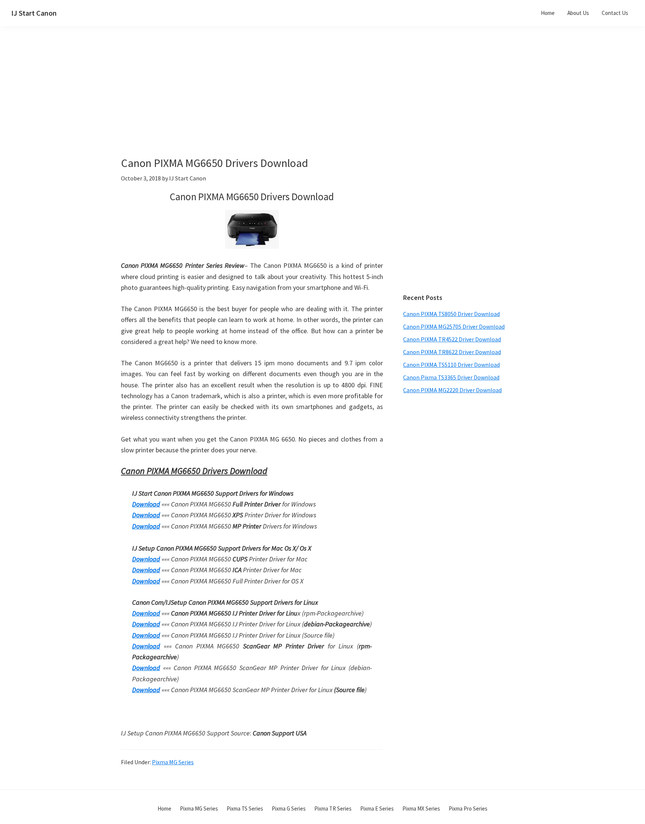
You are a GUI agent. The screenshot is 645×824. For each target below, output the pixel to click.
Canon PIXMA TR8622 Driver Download (452, 352)
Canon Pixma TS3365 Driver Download (451, 377)
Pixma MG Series (173, 762)
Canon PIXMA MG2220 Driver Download (452, 390)
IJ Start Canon (34, 13)
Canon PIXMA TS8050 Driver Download (451, 313)
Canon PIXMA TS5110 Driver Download (451, 364)
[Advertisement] (270, 104)
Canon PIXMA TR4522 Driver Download (452, 339)
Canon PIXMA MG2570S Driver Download (454, 326)
